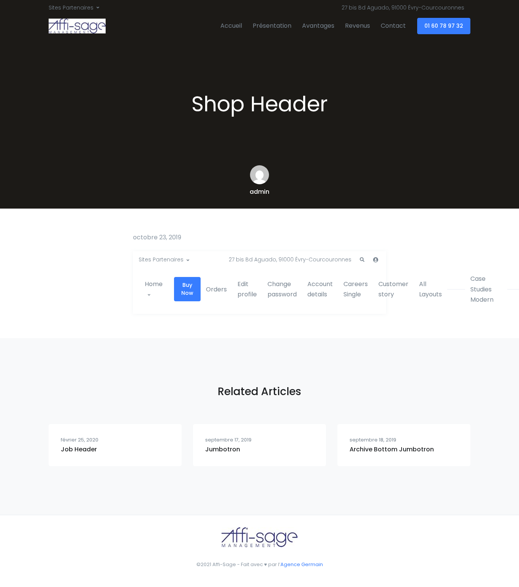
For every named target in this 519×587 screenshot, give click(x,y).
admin (259, 191)
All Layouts (430, 289)
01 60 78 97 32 (443, 26)
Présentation (272, 25)
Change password (282, 289)
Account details (320, 289)
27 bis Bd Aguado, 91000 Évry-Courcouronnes (403, 7)
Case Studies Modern (482, 289)
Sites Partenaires (71, 7)
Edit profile (247, 289)
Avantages (318, 25)
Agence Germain (301, 564)
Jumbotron (222, 449)
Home (154, 284)
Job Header (79, 449)
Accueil (231, 25)
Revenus (357, 25)
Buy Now (187, 289)
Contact (393, 25)
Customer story (393, 289)
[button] (362, 259)
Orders (216, 289)
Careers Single (355, 289)
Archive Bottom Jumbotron (392, 449)
